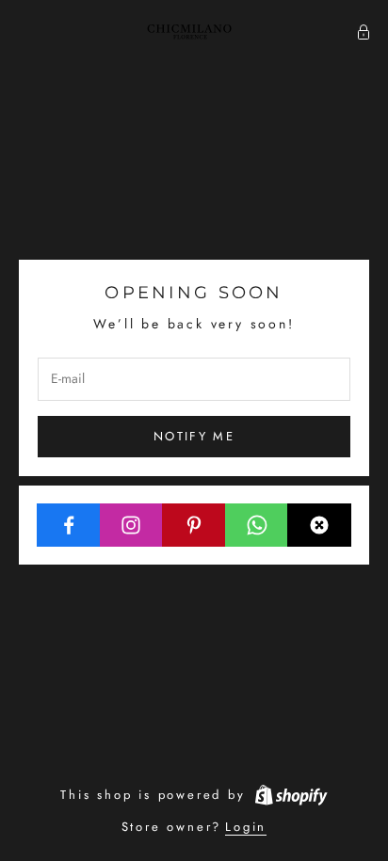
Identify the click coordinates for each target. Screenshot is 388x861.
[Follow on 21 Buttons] (319, 525)
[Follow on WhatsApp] (257, 525)
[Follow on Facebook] (69, 525)
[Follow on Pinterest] (194, 525)
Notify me (194, 436)
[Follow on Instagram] (132, 525)
